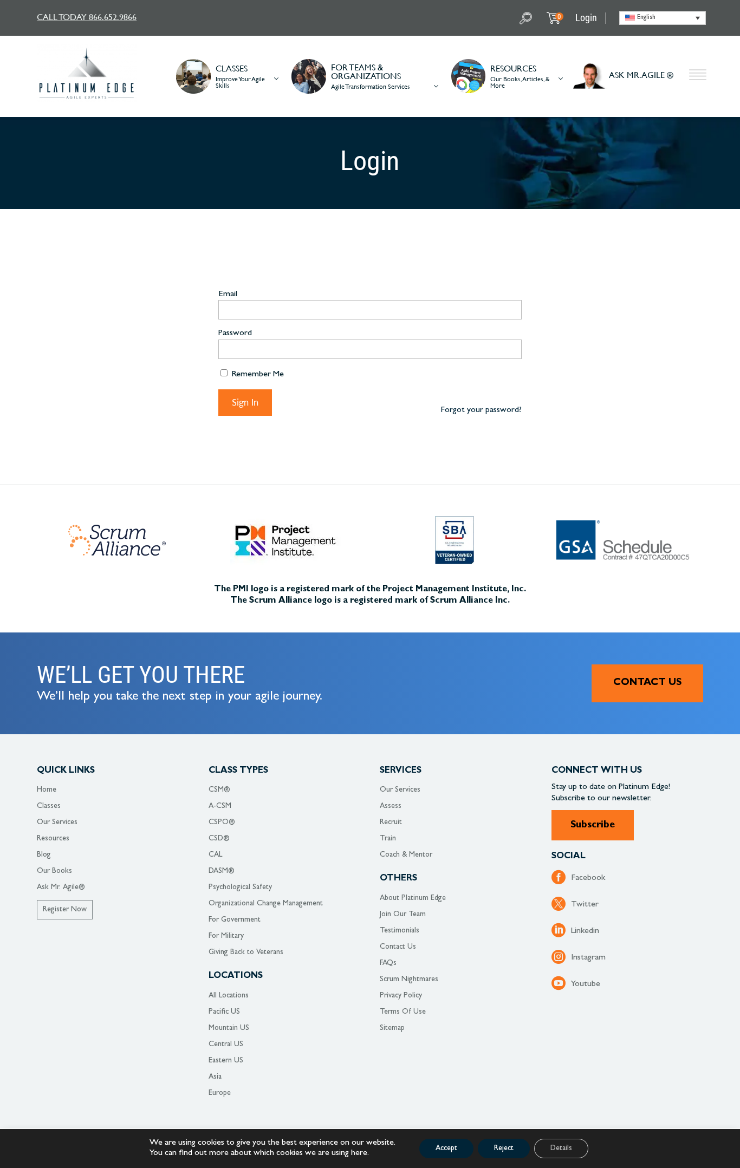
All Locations (229, 996)
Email (227, 294)
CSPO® (222, 822)
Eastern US (226, 1061)
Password (235, 333)
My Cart (559, 16)
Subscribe (592, 826)
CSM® (219, 790)
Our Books (54, 871)
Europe (220, 1093)
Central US (226, 1044)
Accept (446, 1148)
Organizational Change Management (266, 904)
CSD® (219, 839)
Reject (504, 1148)
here (359, 1153)
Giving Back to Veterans (246, 952)
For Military (226, 936)
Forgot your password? (481, 410)
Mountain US (229, 1028)
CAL (215, 855)
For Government (235, 920)
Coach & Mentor (406, 855)
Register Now (65, 909)
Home (46, 790)
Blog (44, 855)
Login (586, 18)
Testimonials (399, 931)
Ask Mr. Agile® (61, 887)
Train (388, 839)
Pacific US (224, 1012)
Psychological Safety (240, 887)
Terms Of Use (403, 1012)
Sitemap (392, 1028)
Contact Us (647, 683)
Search (527, 18)
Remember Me (256, 374)
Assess (390, 806)
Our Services (57, 822)
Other (697, 76)
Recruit (391, 822)
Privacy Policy (401, 996)
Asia (215, 1077)
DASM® (222, 871)
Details (561, 1148)
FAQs (388, 963)
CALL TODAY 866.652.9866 (87, 16)
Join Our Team (403, 914)
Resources (53, 839)
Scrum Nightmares (409, 979)
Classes (49, 806)
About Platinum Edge (413, 898)
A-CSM (220, 806)
